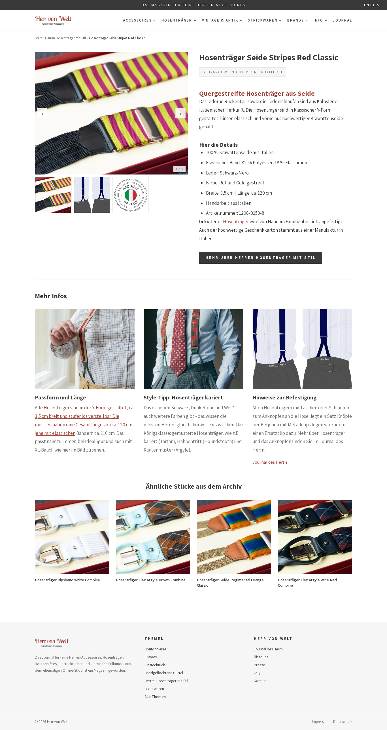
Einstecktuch (154, 664)
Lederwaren (154, 688)
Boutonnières (155, 649)
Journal (342, 20)
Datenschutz (342, 721)
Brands (295, 20)
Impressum (320, 721)
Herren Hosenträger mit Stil (65, 38)
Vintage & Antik (220, 20)
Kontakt (260, 680)
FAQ (257, 672)
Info (318, 20)
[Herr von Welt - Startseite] (53, 20)
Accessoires (137, 20)
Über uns (261, 656)
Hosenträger (176, 20)
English (373, 5)
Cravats (150, 656)
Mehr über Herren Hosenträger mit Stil (260, 257)
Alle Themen (155, 696)
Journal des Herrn (268, 649)
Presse (259, 664)
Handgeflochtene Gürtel (163, 672)
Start (38, 38)
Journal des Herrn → (272, 462)
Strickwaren (263, 20)
